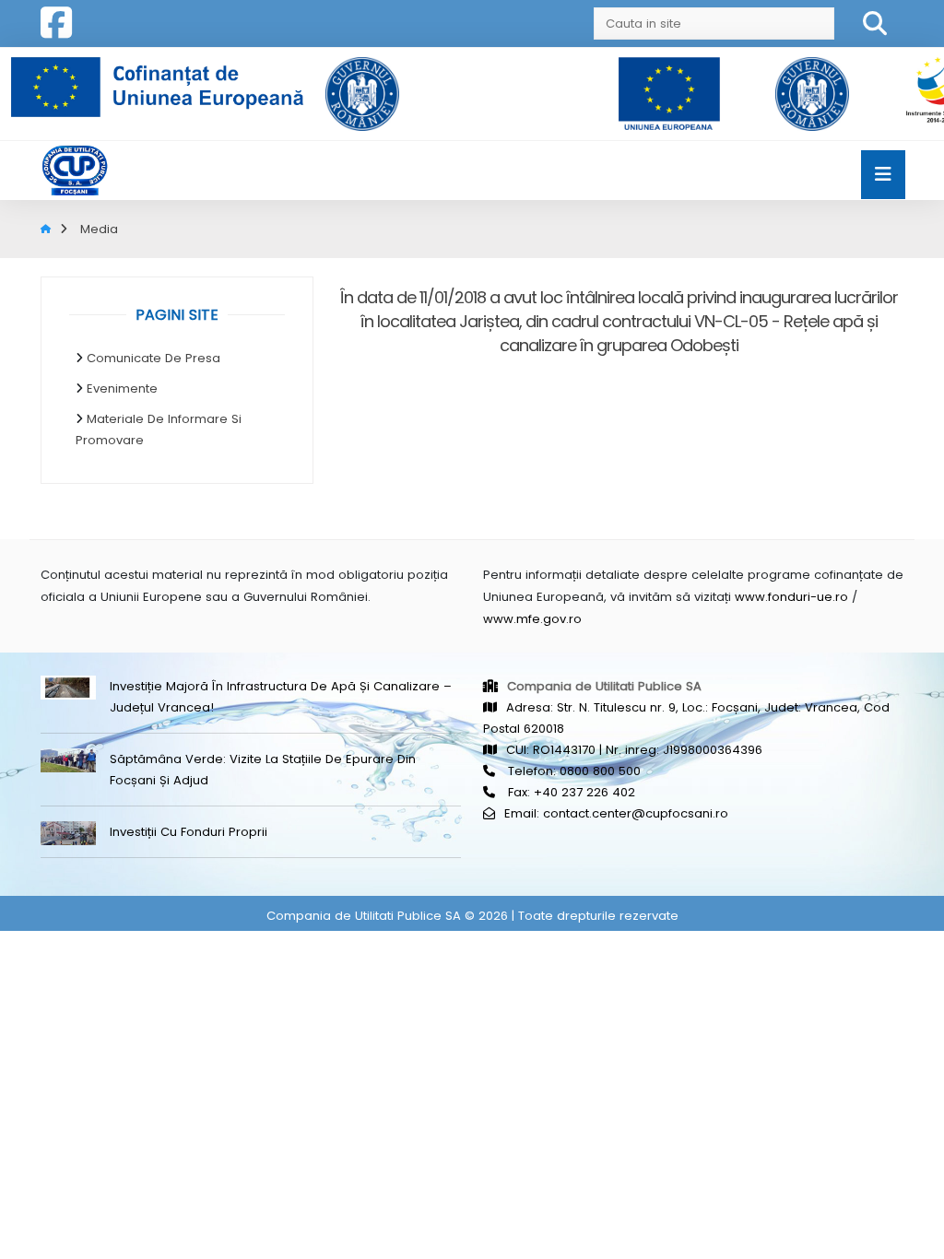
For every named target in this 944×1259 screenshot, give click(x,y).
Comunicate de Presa (153, 358)
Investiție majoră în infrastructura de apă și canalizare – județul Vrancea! (281, 696)
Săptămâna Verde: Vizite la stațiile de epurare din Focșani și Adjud (263, 769)
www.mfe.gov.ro (532, 619)
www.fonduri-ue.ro (791, 597)
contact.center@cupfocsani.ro (635, 813)
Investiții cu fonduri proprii (188, 832)
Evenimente (122, 388)
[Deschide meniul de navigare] (883, 174)
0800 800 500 (600, 771)
